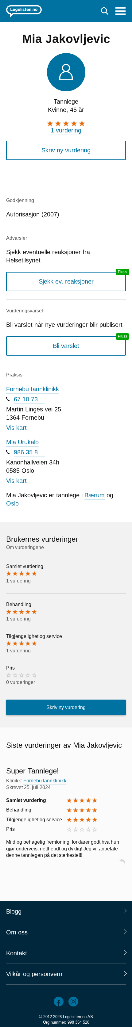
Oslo (12, 503)
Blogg (13, 911)
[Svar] (122, 864)
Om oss (17, 932)
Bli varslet (66, 345)
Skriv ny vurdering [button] (66, 150)
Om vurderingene (25, 547)
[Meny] (120, 11)
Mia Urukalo (22, 442)
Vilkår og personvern (34, 974)
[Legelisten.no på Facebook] (58, 1001)
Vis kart (16, 427)
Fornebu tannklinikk (32, 389)
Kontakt (16, 953)
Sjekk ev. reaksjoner (66, 281)
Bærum (94, 495)
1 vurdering (66, 130)
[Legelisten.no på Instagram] (73, 1001)
